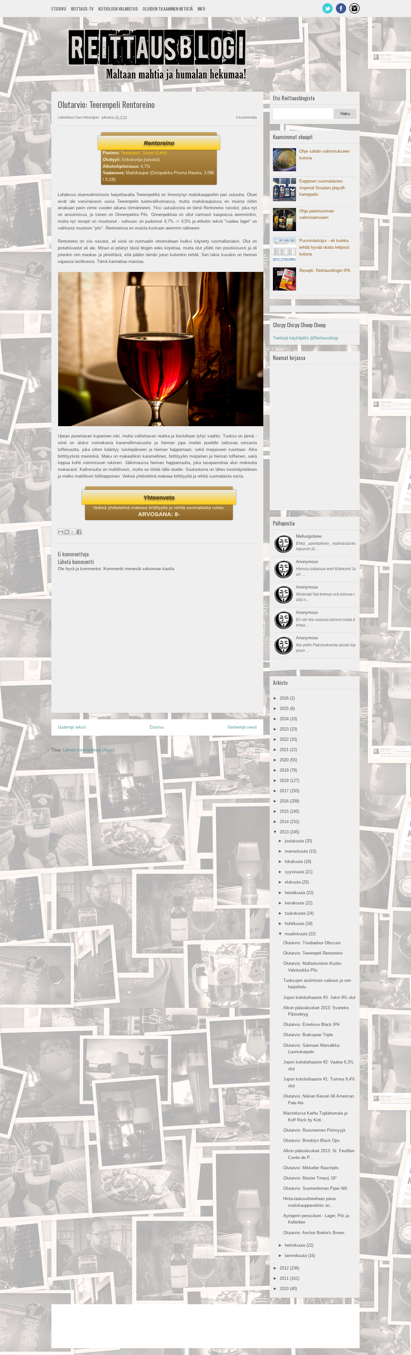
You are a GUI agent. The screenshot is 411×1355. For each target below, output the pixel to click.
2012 (285, 1268)
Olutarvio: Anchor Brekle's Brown (313, 1232)
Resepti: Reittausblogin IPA (324, 270)
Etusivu (58, 8)
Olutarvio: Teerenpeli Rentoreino (313, 953)
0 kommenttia (246, 117)
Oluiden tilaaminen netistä (168, 8)
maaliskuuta (297, 933)
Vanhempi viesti (242, 727)
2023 (285, 729)
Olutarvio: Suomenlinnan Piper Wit (315, 1188)
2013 (285, 832)
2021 (285, 749)
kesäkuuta (295, 903)
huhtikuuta (295, 923)
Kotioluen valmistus (118, 8)
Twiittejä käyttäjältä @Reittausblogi (305, 338)
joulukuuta (295, 841)
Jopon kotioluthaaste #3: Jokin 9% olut (319, 997)
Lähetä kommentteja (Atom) (89, 750)
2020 (285, 760)
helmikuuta (295, 1245)
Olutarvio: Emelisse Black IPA (311, 1024)
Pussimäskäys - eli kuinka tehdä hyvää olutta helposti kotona (324, 247)
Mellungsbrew (308, 536)
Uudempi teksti (72, 727)
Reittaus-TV (82, 8)
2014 (285, 821)
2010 (285, 1288)
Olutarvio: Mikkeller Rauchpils (311, 1167)
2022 (285, 739)
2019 (285, 770)
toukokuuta (296, 913)
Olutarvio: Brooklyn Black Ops (311, 1140)
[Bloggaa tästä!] (67, 532)
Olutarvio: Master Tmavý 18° (310, 1178)
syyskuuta (295, 871)
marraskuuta (297, 851)
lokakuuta (294, 861)
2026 (285, 698)
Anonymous (307, 561)
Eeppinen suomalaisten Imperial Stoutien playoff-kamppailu (322, 188)
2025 (285, 708)
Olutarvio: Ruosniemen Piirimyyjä (314, 1130)
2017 (285, 790)
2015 (285, 811)
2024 (285, 718)
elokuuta (293, 882)
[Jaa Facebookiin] (79, 532)
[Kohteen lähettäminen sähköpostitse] (60, 532)
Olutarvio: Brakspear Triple (308, 1034)
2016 (285, 801)
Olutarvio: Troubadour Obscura (311, 942)
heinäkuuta (295, 892)
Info (201, 8)
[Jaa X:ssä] (73, 532)
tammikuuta (296, 1255)
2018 (285, 780)
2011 (285, 1278)
